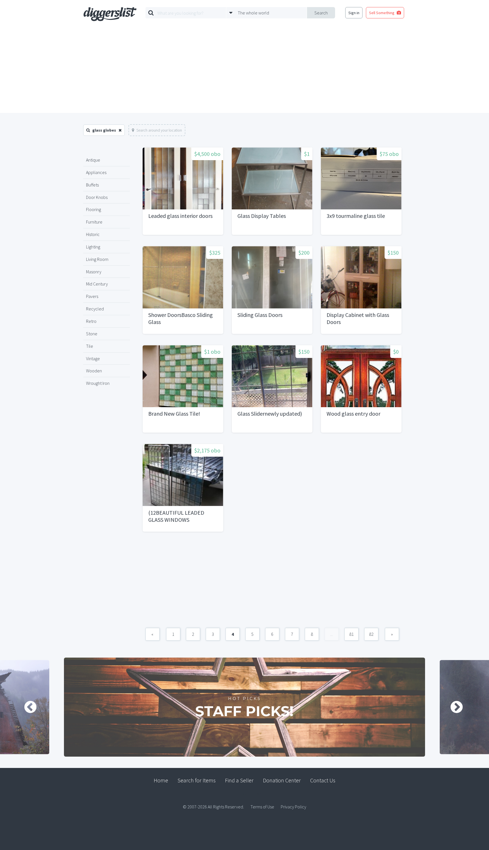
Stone (91, 333)
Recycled (95, 309)
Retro (91, 321)
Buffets (92, 185)
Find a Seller (239, 780)
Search (321, 13)
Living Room (97, 259)
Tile (89, 346)
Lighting (93, 247)
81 (351, 634)
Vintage (93, 358)
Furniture (94, 222)
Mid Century (97, 284)
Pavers (92, 296)
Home (161, 780)
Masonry (93, 271)
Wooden (94, 371)
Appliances (96, 172)
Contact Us (322, 780)
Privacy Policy (293, 807)
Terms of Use (262, 807)
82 (371, 634)
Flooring (93, 209)
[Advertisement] (244, 70)
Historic (93, 234)
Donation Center (282, 780)
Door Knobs (97, 197)
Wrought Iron (98, 383)
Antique (93, 160)
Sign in (353, 12)
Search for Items (196, 780)
